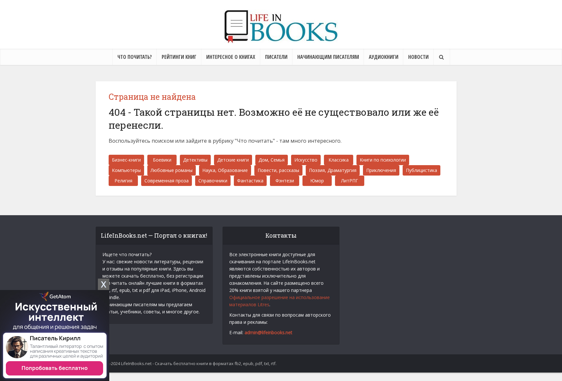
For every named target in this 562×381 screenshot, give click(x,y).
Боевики (162, 160)
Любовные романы (172, 170)
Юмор (317, 180)
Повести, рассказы (278, 170)
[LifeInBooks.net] (281, 26)
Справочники (212, 180)
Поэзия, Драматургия (332, 170)
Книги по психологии (383, 160)
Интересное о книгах (230, 56)
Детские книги (233, 160)
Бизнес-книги (126, 160)
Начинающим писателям (328, 56)
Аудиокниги (383, 56)
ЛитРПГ (349, 180)
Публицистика (421, 170)
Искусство (305, 160)
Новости (418, 56)
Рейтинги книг (179, 56)
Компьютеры (126, 170)
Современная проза (166, 180)
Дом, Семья (272, 160)
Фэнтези (284, 180)
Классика (338, 160)
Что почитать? (134, 56)
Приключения (381, 170)
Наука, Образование (225, 170)
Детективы (195, 160)
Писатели (276, 56)
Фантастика (250, 180)
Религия (123, 180)
